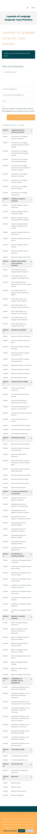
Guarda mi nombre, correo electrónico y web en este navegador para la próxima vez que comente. (18, 110)
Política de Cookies (10, 831)
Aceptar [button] (21, 831)
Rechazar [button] (29, 831)
